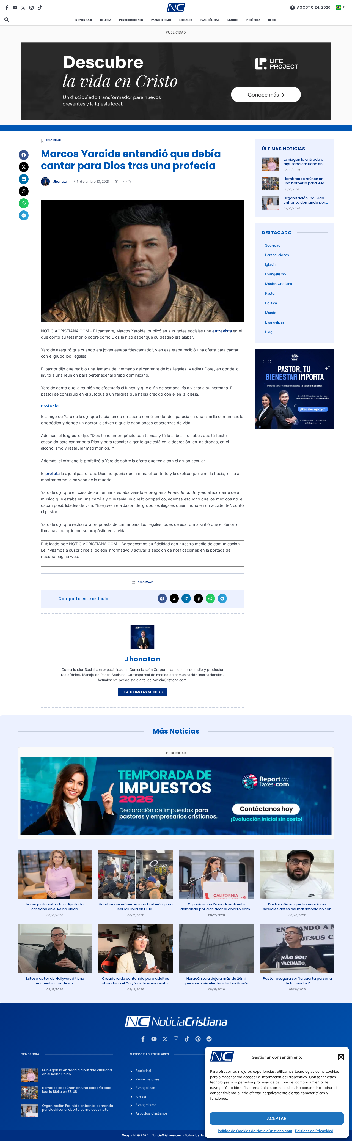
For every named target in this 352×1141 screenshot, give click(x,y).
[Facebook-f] (6, 7)
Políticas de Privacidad (314, 1131)
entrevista (222, 331)
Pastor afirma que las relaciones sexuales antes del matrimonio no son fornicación (297, 909)
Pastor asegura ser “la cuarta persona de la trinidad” (297, 980)
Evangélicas (210, 20)
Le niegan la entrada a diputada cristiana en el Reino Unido (305, 164)
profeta (52, 473)
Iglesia (105, 20)
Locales (185, 20)
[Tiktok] (39, 7)
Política (253, 20)
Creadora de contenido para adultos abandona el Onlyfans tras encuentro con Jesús (135, 983)
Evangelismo (161, 20)
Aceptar (277, 1118)
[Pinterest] (198, 1039)
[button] (341, 1057)
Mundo (233, 20)
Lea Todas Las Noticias (143, 692)
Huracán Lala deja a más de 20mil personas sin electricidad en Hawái (216, 980)
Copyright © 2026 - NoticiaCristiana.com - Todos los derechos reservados (176, 1135)
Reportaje (83, 20)
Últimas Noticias (283, 149)
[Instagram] (31, 7)
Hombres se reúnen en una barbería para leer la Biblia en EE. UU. (304, 183)
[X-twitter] (23, 7)
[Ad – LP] (176, 118)
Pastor (270, 293)
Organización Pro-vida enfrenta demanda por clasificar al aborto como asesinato (304, 205)
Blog (272, 20)
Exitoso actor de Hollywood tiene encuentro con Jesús (55, 980)
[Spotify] (209, 1039)
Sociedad (54, 140)
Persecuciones (131, 20)
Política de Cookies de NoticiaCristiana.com (255, 1131)
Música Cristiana (278, 284)
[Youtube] (15, 7)
